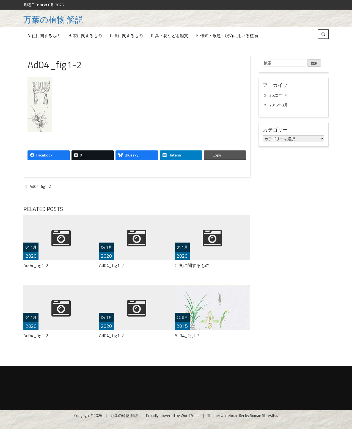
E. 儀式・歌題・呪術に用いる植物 (227, 35)
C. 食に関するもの (126, 35)
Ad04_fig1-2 (40, 186)
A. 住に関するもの (44, 35)
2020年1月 (278, 95)
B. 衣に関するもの (85, 35)
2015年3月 (278, 105)
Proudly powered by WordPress (172, 415)
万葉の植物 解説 (53, 19)
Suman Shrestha (263, 415)
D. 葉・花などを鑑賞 (169, 35)
